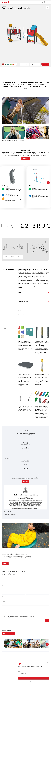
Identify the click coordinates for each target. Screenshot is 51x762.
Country (19, 671)
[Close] (47, 662)
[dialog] (25, 381)
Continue (34, 678)
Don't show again (33, 681)
